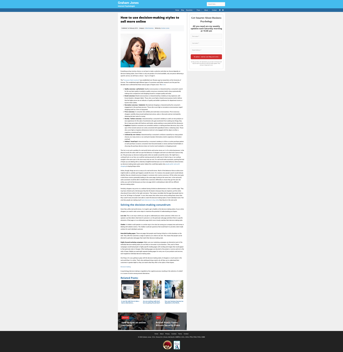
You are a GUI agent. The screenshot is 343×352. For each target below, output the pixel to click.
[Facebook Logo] (223, 10)
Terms (180, 334)
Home (177, 10)
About (206, 10)
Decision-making (126, 267)
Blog (182, 10)
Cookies (173, 334)
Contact (214, 10)
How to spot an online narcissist (133, 324)
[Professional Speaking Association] (167, 349)
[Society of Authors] (176, 349)
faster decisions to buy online (150, 200)
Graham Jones (128, 3)
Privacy (167, 334)
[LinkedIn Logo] (220, 10)
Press (198, 10)
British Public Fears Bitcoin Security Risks (168, 324)
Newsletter (189, 10)
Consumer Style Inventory (131, 80)
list (163, 84)
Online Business (149, 28)
